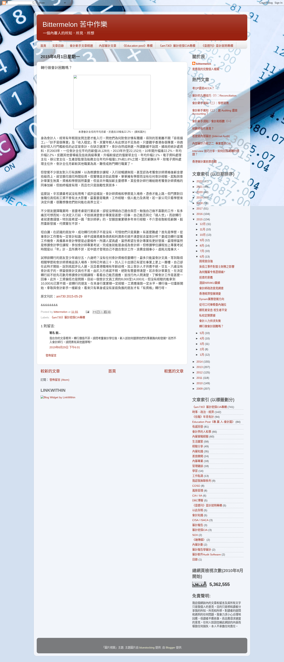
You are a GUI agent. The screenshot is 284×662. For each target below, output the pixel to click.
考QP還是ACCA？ (203, 88)
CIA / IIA (197, 495)
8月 (202, 245)
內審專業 (197, 461)
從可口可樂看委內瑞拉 (212, 304)
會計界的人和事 (201, 431)
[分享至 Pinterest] (109, 312)
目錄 (195, 559)
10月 (203, 234)
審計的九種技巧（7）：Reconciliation (214, 95)
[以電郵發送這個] (94, 312)
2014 (199, 361)
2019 (199, 197)
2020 (199, 192)
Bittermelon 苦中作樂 (75, 24)
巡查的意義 (206, 277)
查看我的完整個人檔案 (205, 69)
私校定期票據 (207, 315)
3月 (202, 343)
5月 (202, 333)
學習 (195, 470)
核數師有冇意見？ (203, 128)
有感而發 (197, 426)
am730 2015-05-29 (69, 296)
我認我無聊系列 (201, 480)
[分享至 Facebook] (105, 312)
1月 (202, 354)
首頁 (43, 45)
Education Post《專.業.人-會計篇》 (213, 421)
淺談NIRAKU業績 (209, 282)
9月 (202, 240)
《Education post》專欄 (137, 45)
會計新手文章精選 (81, 45)
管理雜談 (197, 466)
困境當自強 (206, 261)
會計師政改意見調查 (211, 288)
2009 (199, 388)
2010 (199, 383)
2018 (199, 203)
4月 (202, 338)
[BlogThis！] (98, 312)
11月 (203, 229)
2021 (199, 186)
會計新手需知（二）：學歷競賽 (210, 103)
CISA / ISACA (200, 520)
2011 (199, 377)
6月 (202, 256)
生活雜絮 (197, 441)
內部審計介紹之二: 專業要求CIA (211, 143)
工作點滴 (197, 475)
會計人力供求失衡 (210, 320)
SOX (195, 535)
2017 (199, 208)
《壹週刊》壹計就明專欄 (217, 45)
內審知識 (197, 451)
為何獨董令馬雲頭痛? (212, 272)
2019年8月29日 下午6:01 (64, 347)
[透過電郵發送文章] (87, 311)
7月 (202, 251)
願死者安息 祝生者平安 (213, 310)
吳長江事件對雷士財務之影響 (216, 266)
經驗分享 (197, 446)
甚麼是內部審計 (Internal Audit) (211, 136)
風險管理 (197, 490)
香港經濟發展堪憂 (210, 293)
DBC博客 (197, 500)
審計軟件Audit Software (206, 554)
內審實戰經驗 (200, 436)
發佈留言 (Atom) (59, 379)
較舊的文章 (174, 371)
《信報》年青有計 (203, 416)
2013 (199, 367)
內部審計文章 (107, 45)
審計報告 (197, 525)
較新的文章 (50, 371)
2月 (202, 349)
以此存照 (197, 510)
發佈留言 (51, 355)
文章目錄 (58, 45)
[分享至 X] (102, 312)
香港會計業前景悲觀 (204, 161)
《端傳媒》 (199, 539)
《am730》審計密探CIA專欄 (177, 45)
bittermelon (203, 63)
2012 (199, 372)
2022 (199, 181)
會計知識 (197, 515)
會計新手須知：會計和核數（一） (212, 121)
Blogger (170, 647)
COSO (196, 485)
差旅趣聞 (197, 456)
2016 (199, 213)
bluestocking (147, 647)
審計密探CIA (199, 529)
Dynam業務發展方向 (211, 299)
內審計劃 (197, 544)
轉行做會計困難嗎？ (211, 326)
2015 (199, 219)
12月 (203, 223)
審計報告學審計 (201, 549)
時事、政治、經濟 (203, 412)
